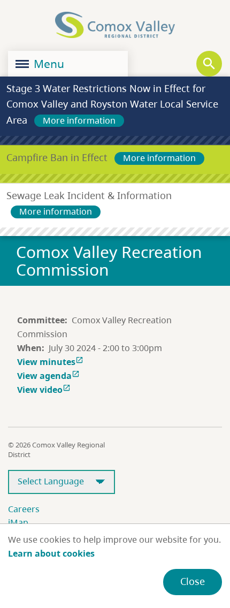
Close (192, 581)
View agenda (48, 376)
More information (79, 120)
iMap (18, 522)
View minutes (50, 362)
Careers (24, 509)
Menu (47, 63)
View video (44, 390)
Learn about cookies (51, 553)
